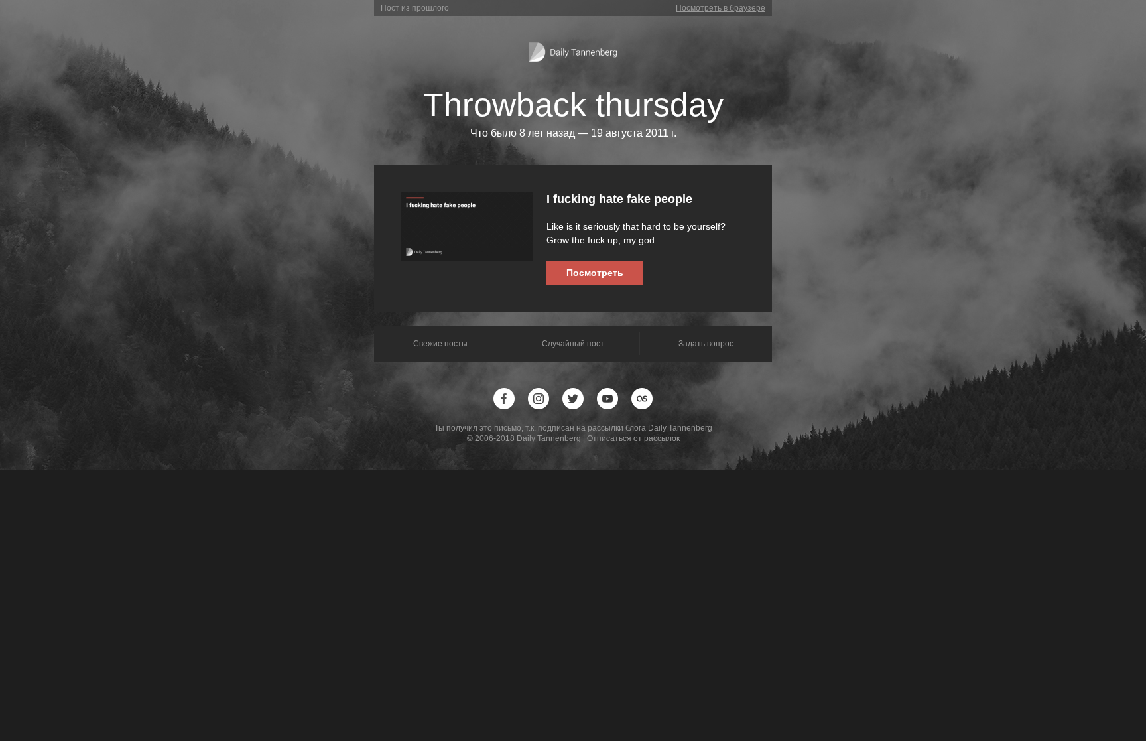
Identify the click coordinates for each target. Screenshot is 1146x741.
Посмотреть (594, 272)
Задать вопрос (705, 343)
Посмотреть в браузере (720, 8)
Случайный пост (573, 343)
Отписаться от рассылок (633, 438)
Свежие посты (440, 343)
